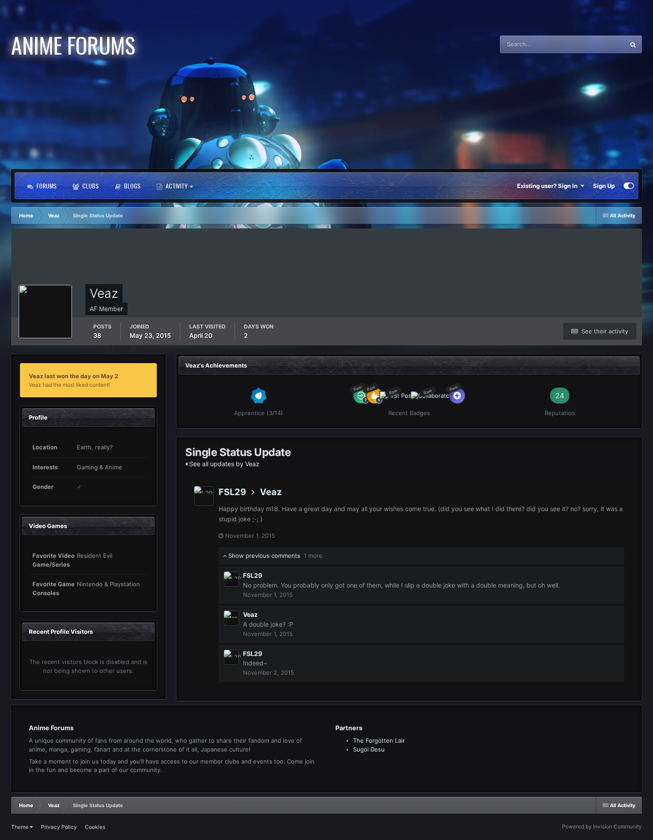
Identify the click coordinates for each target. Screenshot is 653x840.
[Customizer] (628, 185)
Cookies (95, 827)
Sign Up (604, 185)
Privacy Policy (59, 827)
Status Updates (593, 44)
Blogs (131, 185)
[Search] (633, 44)
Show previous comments (275, 555)
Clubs (90, 185)
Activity (176, 185)
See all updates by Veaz (223, 464)
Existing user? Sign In (548, 185)
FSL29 (232, 492)
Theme (20, 827)
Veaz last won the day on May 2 (73, 376)
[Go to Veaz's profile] (231, 618)
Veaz (271, 492)
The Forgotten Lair (379, 740)
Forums (45, 185)
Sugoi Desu (369, 749)
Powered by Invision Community (602, 826)
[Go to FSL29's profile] (204, 496)
